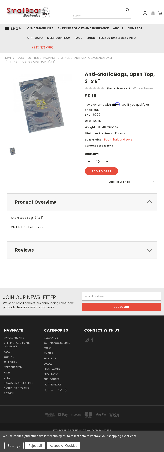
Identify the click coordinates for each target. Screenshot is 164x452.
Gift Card (35, 38)
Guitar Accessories (57, 343)
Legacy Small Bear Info (117, 38)
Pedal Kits (50, 358)
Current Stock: (99, 146)
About (118, 28)
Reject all (35, 445)
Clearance (51, 337)
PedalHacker (52, 369)
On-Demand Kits (40, 28)
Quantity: (92, 154)
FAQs (78, 38)
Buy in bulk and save (118, 140)
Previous (158, 439)
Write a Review (143, 88)
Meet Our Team (58, 38)
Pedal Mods (51, 374)
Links (91, 38)
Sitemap (9, 393)
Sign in (8, 388)
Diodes (48, 363)
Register (23, 388)
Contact (135, 28)
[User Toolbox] (145, 13)
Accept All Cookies (63, 445)
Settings (14, 445)
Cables (48, 353)
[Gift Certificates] (153, 13)
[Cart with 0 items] (160, 13)
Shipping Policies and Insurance (83, 28)
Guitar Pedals (53, 384)
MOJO (47, 348)
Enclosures (51, 379)
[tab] (82, 202)
